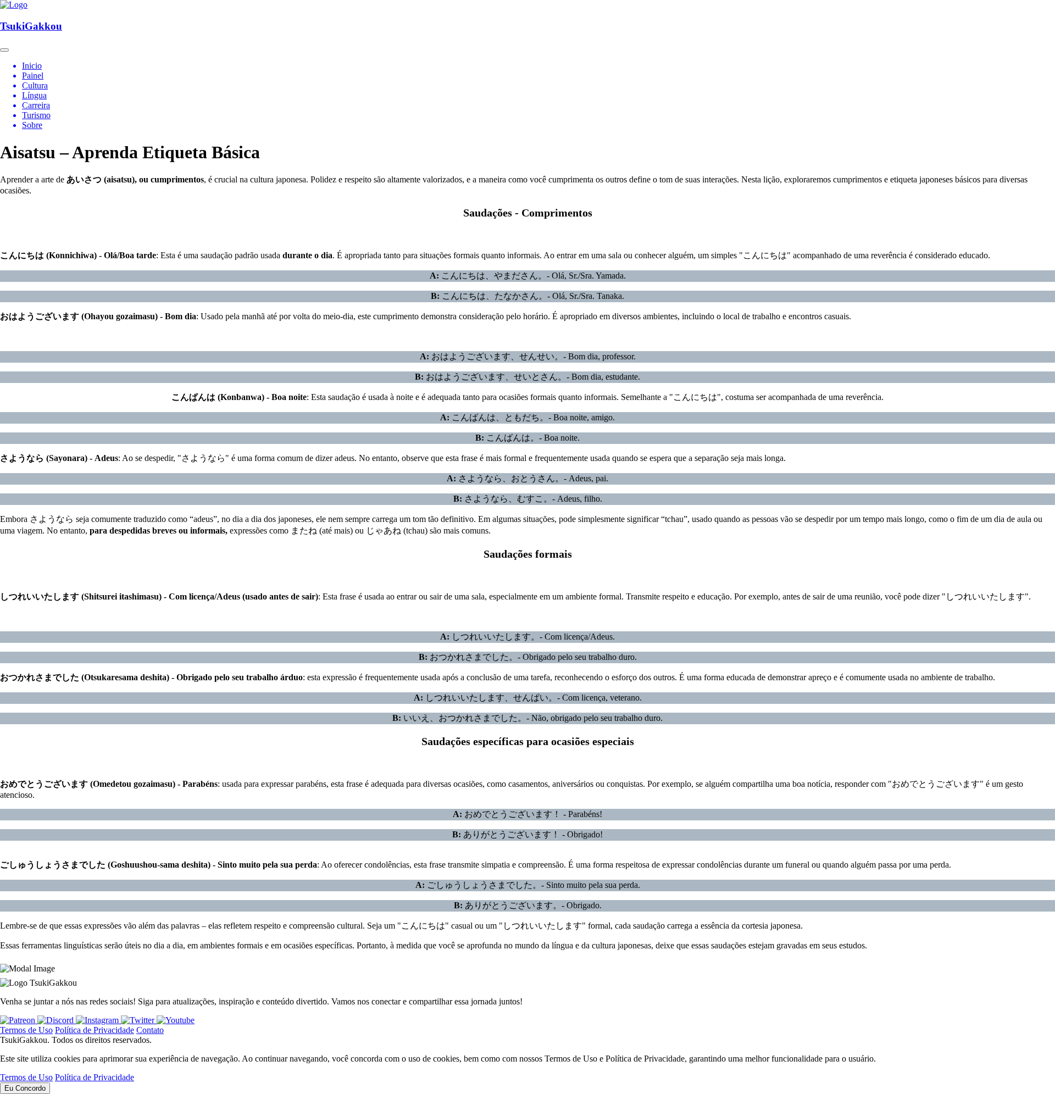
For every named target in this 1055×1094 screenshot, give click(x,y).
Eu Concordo (25, 1088)
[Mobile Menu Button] (4, 50)
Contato (150, 1030)
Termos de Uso (26, 1030)
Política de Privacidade (94, 1030)
